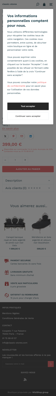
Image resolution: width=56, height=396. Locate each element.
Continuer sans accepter (27, 116)
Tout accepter (28, 106)
